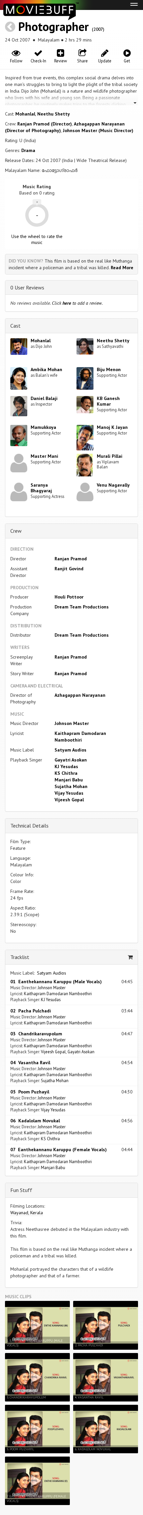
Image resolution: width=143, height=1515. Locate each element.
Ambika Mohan (46, 369)
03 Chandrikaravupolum (36, 1034)
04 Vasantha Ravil (30, 1063)
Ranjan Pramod (71, 559)
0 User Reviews (27, 287)
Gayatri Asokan (71, 760)
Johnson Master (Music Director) (98, 130)
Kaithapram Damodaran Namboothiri (58, 993)
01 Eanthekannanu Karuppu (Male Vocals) (56, 982)
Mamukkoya (43, 427)
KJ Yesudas (66, 766)
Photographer (53, 26)
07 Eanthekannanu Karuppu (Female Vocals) (58, 1150)
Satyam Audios (70, 750)
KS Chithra (66, 773)
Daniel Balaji (44, 398)
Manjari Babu (69, 780)
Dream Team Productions (82, 607)
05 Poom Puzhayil (29, 1092)
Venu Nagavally (113, 485)
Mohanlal (25, 114)
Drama (28, 150)
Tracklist (19, 957)
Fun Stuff (21, 1190)
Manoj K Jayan (112, 427)
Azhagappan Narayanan (80, 695)
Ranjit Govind (69, 569)
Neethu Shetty (53, 114)
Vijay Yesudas (69, 793)
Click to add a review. (77, 303)
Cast (15, 325)
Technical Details (29, 825)
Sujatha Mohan (71, 786)
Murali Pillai (109, 456)
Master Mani (44, 456)
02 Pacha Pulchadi (30, 1011)
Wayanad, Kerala (26, 1213)
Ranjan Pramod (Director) (44, 124)
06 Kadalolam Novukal (35, 1121)
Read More (122, 268)
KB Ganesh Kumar (108, 401)
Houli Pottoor (69, 597)
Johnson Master (72, 723)
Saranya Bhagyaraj (41, 488)
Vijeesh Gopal (69, 800)
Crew (16, 530)
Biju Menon (109, 369)
